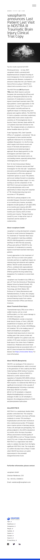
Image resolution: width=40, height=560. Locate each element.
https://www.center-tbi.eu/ (24, 352)
